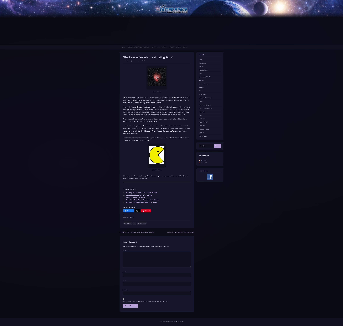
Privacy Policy (180, 321)
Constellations (203, 70)
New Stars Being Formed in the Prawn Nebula (142, 200)
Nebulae (131, 217)
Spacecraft (202, 112)
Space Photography (159, 47)
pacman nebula (142, 223)
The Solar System (204, 129)
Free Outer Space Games (178, 47)
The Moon (202, 125)
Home (123, 47)
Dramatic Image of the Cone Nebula (139, 195)
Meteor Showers (204, 84)
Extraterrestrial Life (204, 77)
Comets (201, 66)
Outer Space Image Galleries (138, 47)
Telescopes (202, 119)
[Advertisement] (171, 31)
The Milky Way (203, 122)
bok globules (127, 223)
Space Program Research (206, 108)
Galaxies (201, 80)
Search (217, 146)
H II (134, 223)
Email (124, 281)
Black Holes (202, 63)
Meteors (201, 87)
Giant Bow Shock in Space (135, 197)
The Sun (201, 132)
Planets (201, 101)
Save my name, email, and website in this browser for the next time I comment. (146, 301)
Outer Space (202, 94)
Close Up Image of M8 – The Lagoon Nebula (141, 193)
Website (125, 290)
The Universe (203, 136)
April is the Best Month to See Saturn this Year (137, 232)
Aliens (200, 60)
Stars (200, 115)
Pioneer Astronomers (205, 98)
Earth (200, 73)
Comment (126, 250)
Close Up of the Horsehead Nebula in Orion (141, 202)
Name (124, 272)
